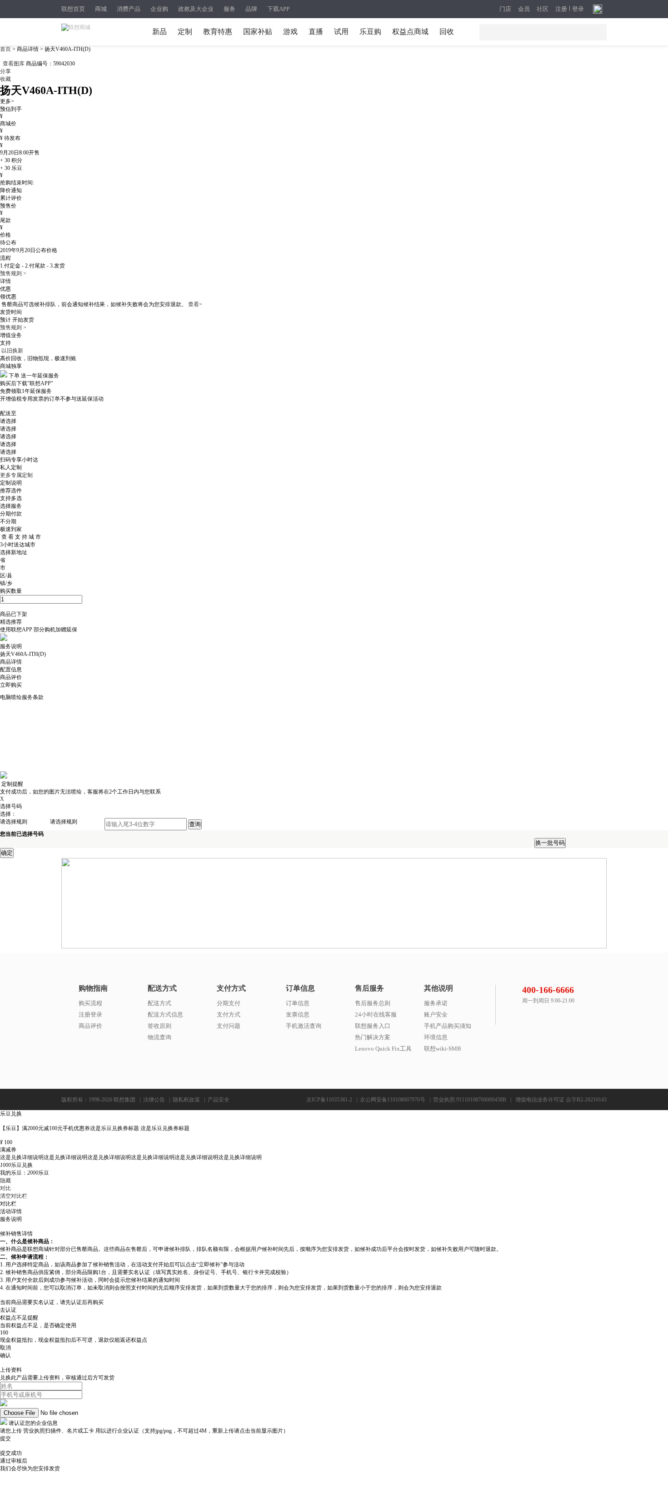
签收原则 (159, 1026)
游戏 (290, 31)
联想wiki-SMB (442, 1049)
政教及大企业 (196, 8)
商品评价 (90, 1026)
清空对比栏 (13, 1196)
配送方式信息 (165, 1014)
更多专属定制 (16, 475)
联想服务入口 (372, 1026)
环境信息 (436, 1037)
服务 (229, 8)
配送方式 (159, 1003)
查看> (195, 304)
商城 (101, 8)
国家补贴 (257, 31)
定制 (185, 31)
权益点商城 (410, 31)
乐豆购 (370, 31)
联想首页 (73, 8)
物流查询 (159, 1037)
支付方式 (228, 1014)
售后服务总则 (372, 1003)
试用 (341, 31)
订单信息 (297, 1003)
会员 (524, 9)
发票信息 (297, 1014)
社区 (542, 9)
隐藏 (5, 1180)
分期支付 (228, 1003)
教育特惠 (217, 31)
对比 (5, 1188)
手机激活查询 (303, 1026)
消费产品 (128, 8)
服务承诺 (436, 1003)
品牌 (251, 8)
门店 (505, 9)
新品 (159, 31)
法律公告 (154, 1099)
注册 (561, 9)
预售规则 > (13, 273)
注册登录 (90, 1014)
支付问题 (228, 1026)
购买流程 (90, 1003)
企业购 (159, 8)
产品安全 (218, 1099)
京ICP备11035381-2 (329, 1099)
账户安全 (436, 1014)
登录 (578, 9)
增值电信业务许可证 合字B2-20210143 (561, 1099)
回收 (446, 31)
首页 (6, 49)
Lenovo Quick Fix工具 (383, 1049)
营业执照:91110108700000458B (469, 1099)
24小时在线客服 (376, 1014)
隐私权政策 (186, 1099)
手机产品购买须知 (447, 1026)
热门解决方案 (372, 1037)
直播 (316, 31)
